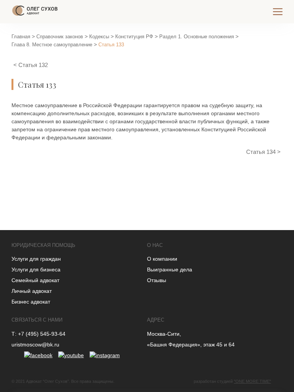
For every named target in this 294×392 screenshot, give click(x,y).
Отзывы (156, 280)
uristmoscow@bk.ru (35, 344)
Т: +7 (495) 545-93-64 (38, 334)
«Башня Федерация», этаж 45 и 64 (191, 344)
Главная (20, 36)
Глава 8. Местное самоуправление (51, 44)
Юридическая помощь (43, 245)
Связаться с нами (36, 320)
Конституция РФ (134, 36)
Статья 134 (261, 152)
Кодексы (99, 36)
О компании (162, 259)
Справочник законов (59, 36)
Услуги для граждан (36, 259)
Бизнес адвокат (30, 302)
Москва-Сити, (164, 334)
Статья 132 (33, 65)
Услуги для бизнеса (35, 269)
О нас (155, 245)
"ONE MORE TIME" (252, 381)
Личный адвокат (31, 291)
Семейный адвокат (35, 280)
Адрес (155, 320)
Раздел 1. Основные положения (196, 36)
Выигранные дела (169, 269)
